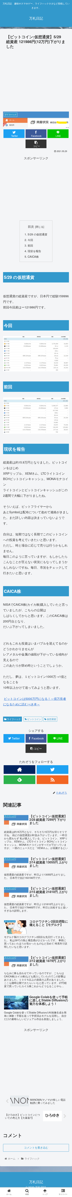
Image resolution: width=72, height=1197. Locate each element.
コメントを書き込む (36, 1147)
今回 (30, 240)
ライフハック (13, 719)
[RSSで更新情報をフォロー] (52, 779)
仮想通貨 (51, 719)
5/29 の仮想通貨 (37, 234)
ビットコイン (34, 719)
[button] (64, 667)
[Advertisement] (36, 79)
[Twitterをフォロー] (52, 769)
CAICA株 (33, 256)
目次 (31, 226)
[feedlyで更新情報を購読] (19, 779)
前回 (30, 245)
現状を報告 (34, 251)
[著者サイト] (19, 769)
